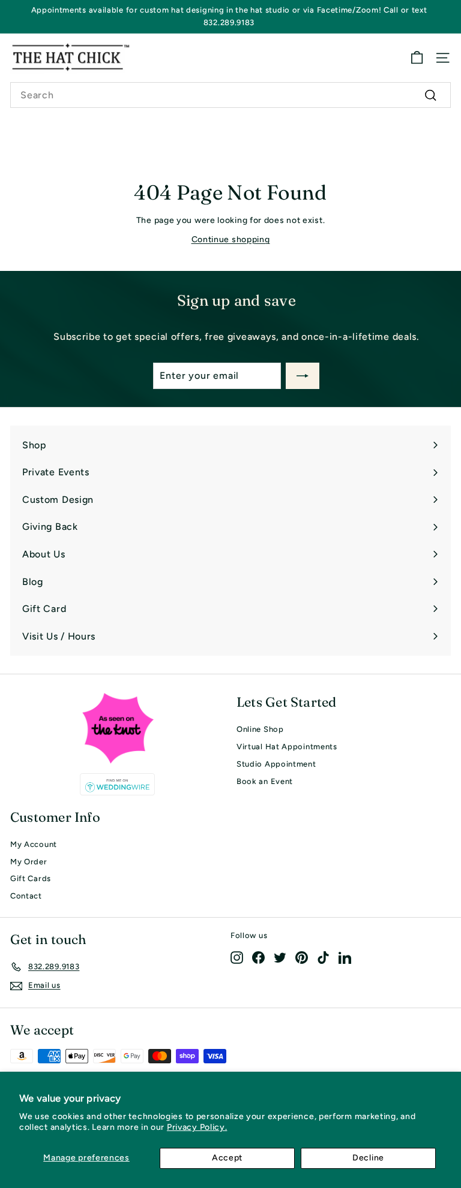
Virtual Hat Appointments (287, 746)
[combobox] (230, 95)
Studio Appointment (276, 763)
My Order (28, 861)
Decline (368, 1158)
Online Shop (260, 729)
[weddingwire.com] (117, 784)
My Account (33, 844)
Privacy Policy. (197, 1127)
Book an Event (265, 781)
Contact (26, 895)
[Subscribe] (302, 376)
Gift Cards (30, 878)
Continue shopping (230, 239)
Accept (227, 1158)
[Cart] (417, 58)
